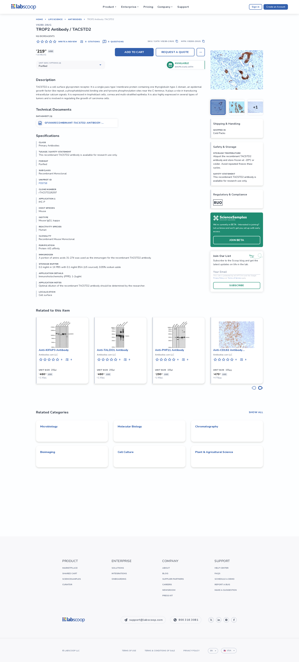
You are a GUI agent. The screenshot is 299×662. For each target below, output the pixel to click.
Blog (165, 573)
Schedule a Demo (224, 579)
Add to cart (134, 52)
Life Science (55, 19)
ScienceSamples (71, 579)
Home (39, 19)
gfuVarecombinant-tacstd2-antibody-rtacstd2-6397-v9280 (73, 123)
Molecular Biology (130, 426)
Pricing (148, 7)
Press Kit (167, 595)
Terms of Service (234, 278)
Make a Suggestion (226, 590)
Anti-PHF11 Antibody (169, 350)
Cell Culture (126, 452)
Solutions (118, 568)
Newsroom (168, 590)
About (166, 568)
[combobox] (213, 651)
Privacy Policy (218, 278)
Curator (67, 584)
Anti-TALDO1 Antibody (112, 350)
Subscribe (236, 285)
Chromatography (206, 426)
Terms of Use (129, 650)
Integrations (119, 573)
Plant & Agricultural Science (214, 452)
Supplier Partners (173, 579)
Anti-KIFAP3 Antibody (54, 350)
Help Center (221, 568)
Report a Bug (222, 584)
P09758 (43, 183)
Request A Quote (175, 52)
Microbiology (49, 426)
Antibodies (75, 19)
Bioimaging (47, 452)
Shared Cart (69, 573)
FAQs (217, 573)
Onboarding (119, 579)
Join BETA (236, 240)
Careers (167, 584)
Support (183, 7)
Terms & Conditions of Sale (160, 650)
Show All (256, 412)
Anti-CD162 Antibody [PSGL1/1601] (227, 350)
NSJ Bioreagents (45, 36)
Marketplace (70, 568)
